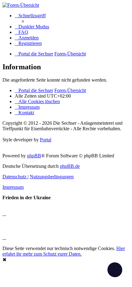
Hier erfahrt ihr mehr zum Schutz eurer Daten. (63, 251)
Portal (45, 139)
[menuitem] (21, 32)
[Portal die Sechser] (66, 5)
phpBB (34, 155)
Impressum (13, 187)
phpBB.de (70, 166)
